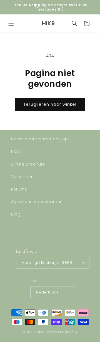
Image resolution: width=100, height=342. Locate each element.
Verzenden (22, 176)
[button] (11, 23)
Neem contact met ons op (39, 139)
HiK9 (40, 332)
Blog (16, 214)
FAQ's (17, 151)
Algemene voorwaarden (37, 201)
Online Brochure (28, 164)
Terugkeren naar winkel (50, 104)
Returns (19, 189)
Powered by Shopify (62, 332)
